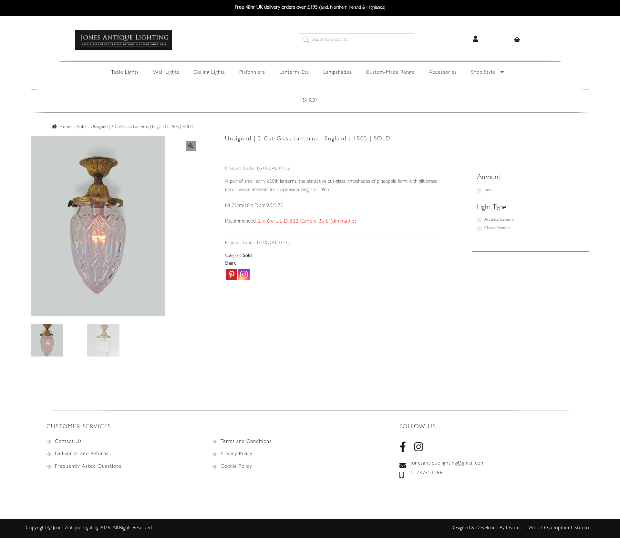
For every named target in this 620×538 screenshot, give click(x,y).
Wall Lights (166, 72)
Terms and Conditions (246, 442)
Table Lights (125, 72)
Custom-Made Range (390, 72)
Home (65, 127)
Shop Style (483, 72)
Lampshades (337, 72)
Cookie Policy (236, 466)
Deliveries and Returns (81, 454)
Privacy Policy (237, 454)
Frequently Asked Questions (88, 466)
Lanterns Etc (294, 72)
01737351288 (427, 473)
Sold (81, 127)
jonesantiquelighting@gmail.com (448, 463)
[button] (191, 146)
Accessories (443, 72)
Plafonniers (252, 72)
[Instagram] (244, 274)
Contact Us (68, 442)
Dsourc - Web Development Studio (547, 528)
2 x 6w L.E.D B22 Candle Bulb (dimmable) (307, 221)
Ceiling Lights (209, 72)
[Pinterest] (231, 274)
